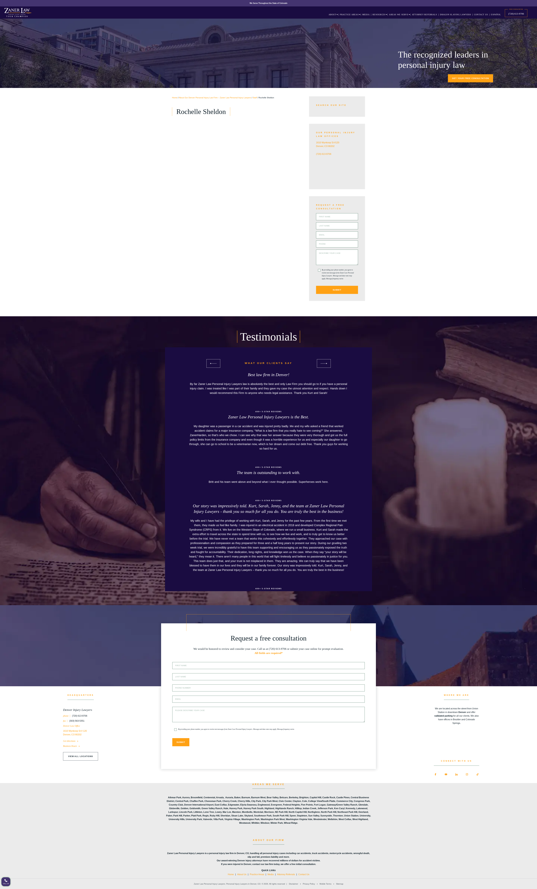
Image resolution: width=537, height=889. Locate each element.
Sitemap (339, 884)
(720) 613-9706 (516, 13)
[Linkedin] (456, 774)
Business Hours (70, 746)
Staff (255, 97)
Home (174, 97)
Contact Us (303, 874)
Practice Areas (257, 874)
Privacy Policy (308, 884)
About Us (241, 874)
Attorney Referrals (286, 874)
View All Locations (80, 756)
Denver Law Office (71, 726)
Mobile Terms (325, 884)
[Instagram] (467, 774)
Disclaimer (293, 884)
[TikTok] (477, 774)
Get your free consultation (470, 78)
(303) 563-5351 (76, 721)
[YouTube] (446, 774)
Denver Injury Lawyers (77, 710)
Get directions (69, 741)
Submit (337, 290)
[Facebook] (435, 774)
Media (271, 874)
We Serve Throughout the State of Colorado (268, 3)
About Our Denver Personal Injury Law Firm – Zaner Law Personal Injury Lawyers (215, 97)
